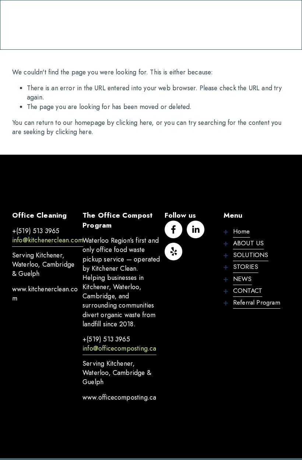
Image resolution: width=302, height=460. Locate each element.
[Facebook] (173, 229)
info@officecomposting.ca (119, 348)
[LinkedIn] (195, 229)
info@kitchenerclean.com (47, 240)
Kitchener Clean (47, 24)
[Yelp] (173, 251)
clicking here (134, 122)
